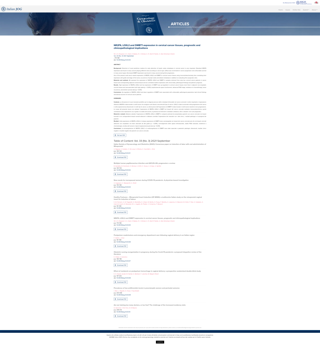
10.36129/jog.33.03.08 (123, 278)
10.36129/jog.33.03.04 (123, 208)
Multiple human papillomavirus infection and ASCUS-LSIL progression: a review (144, 163)
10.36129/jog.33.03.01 (123, 153)
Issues (288, 10)
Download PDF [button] (121, 157)
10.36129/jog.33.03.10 (123, 312)
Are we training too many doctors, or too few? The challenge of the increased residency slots (150, 305)
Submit (305, 10)
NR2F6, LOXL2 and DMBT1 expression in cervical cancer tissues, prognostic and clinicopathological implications (157, 218)
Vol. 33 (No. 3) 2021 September (124, 56)
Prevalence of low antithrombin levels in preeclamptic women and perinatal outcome (147, 288)
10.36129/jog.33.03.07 (123, 261)
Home (280, 10)
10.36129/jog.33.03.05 (123, 60)
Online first (296, 10)
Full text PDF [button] (121, 135)
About (314, 10)
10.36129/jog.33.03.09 (123, 295)
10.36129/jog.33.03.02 (123, 170)
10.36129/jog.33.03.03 (123, 187)
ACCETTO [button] (160, 342)
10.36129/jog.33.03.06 (123, 242)
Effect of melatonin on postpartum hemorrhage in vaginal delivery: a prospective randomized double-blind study (157, 271)
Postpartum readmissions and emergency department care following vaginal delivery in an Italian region (154, 235)
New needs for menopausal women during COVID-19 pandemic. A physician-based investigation (151, 180)
